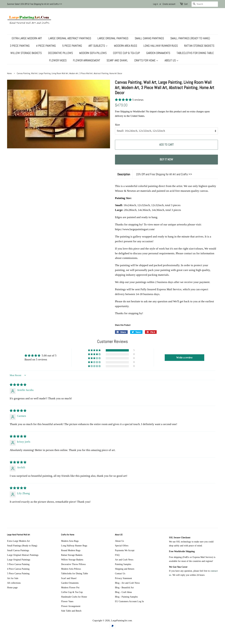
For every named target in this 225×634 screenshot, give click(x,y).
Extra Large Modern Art (27, 38)
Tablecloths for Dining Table (195, 53)
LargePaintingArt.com (121, 620)
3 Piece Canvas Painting (18, 564)
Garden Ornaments (158, 53)
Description (123, 174)
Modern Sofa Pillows (93, 53)
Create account (169, 3)
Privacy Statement (123, 578)
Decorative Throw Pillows (73, 564)
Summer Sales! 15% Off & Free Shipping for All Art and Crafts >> (34, 3)
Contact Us (120, 573)
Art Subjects (97, 46)
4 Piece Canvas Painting (18, 568)
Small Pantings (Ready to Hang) (190, 38)
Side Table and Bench (71, 610)
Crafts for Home (145, 60)
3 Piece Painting (20, 46)
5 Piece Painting (72, 46)
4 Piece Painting (46, 46)
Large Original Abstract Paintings (69, 38)
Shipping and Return (124, 568)
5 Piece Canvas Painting (18, 573)
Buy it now (166, 159)
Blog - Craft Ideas (123, 592)
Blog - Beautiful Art (124, 587)
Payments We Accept (124, 550)
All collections (14, 583)
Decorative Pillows (60, 53)
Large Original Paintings (113, 38)
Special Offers (121, 545)
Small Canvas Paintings (149, 38)
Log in (155, 3)
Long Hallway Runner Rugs (160, 46)
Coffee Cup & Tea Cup (126, 53)
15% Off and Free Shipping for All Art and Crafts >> (164, 174)
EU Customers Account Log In (129, 601)
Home (9, 73)
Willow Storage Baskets (26, 53)
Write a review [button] (184, 357)
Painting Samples (123, 564)
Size (117, 124)
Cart (186, 3)
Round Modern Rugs (70, 550)
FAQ (117, 555)
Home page (12, 587)
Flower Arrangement (86, 60)
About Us (170, 60)
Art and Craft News (124, 559)
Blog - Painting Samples (126, 596)
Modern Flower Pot (70, 587)
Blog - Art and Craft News (127, 583)
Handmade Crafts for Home (74, 596)
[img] (18, 384)
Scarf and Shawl (117, 60)
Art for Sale (12, 578)
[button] (123, 99)
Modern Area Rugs (125, 46)
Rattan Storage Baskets (199, 46)
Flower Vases (58, 60)
